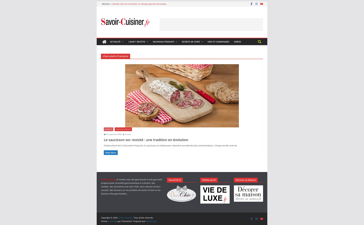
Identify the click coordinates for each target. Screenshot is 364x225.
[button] (122, 42)
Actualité (115, 41)
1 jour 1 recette (136, 41)
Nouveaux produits (163, 41)
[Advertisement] (211, 24)
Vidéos (237, 41)
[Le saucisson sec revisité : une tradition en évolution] (182, 95)
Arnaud (128, 134)
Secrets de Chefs (191, 41)
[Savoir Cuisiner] (104, 41)
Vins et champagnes (218, 41)
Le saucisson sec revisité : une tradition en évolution (146, 139)
